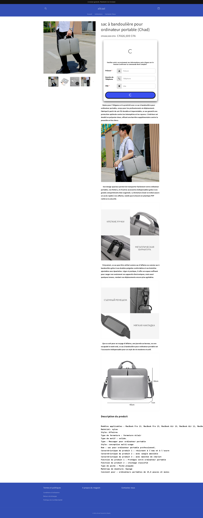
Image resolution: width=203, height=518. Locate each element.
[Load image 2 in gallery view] (64, 81)
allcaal (98, 513)
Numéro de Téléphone (109, 78)
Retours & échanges (50, 496)
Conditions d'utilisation (51, 492)
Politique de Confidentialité (52, 500)
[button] (45, 8)
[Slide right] (93, 81)
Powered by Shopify (105, 513)
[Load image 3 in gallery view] (75, 81)
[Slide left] (45, 81)
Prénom (108, 71)
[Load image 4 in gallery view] (85, 81)
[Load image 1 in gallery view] (53, 81)
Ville (107, 86)
